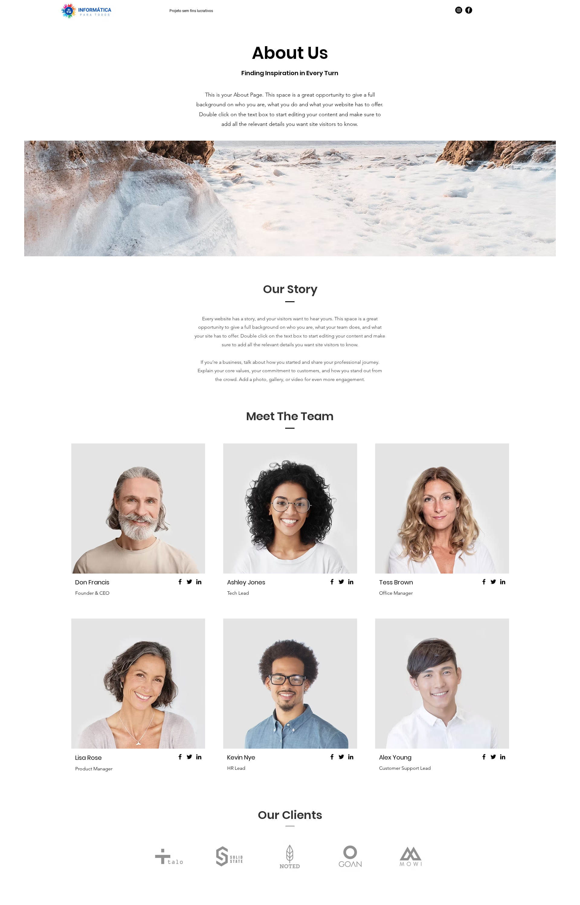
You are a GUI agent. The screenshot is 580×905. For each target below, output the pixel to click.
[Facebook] (468, 10)
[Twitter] (189, 581)
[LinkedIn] (198, 581)
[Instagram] (458, 10)
